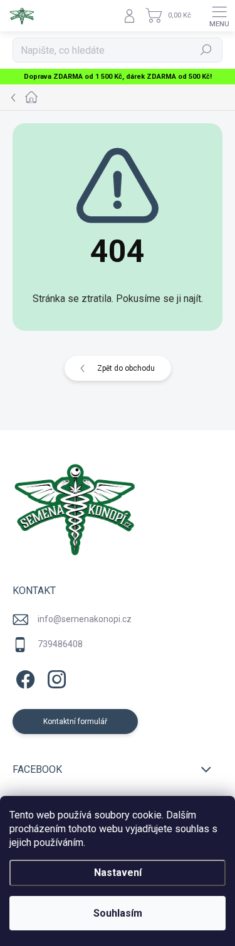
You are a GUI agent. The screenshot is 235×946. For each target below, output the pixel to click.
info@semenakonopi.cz (85, 619)
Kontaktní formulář (75, 721)
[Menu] (219, 15)
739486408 (60, 644)
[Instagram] (55, 677)
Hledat (206, 50)
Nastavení (118, 872)
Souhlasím (117, 913)
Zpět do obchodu (126, 368)
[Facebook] (23, 677)
